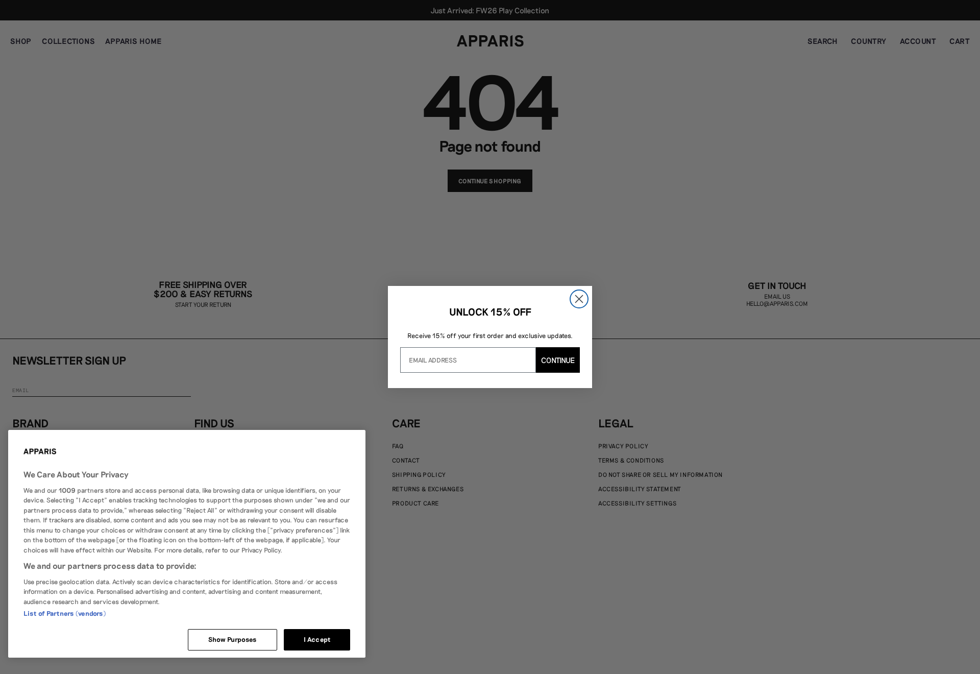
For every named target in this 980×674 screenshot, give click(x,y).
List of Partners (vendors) (64, 613)
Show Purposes (232, 639)
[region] (186, 544)
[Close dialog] (579, 299)
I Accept (317, 639)
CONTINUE (558, 360)
